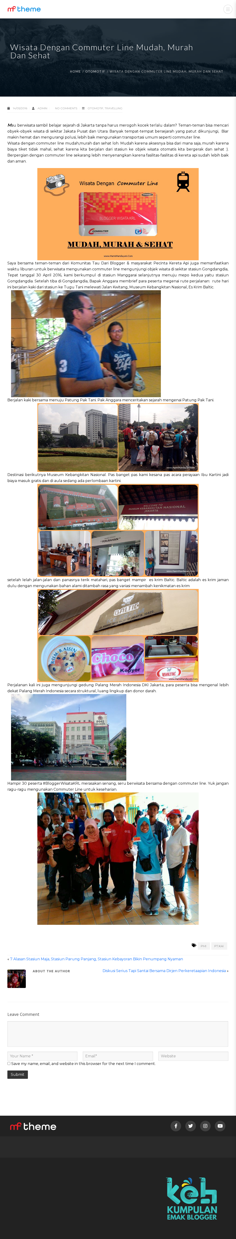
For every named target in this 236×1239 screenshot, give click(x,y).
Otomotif (95, 71)
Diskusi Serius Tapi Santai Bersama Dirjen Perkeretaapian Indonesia (164, 971)
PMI (203, 946)
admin (43, 108)
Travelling (113, 108)
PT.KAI (219, 946)
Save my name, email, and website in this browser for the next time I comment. (83, 1064)
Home (75, 71)
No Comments (66, 108)
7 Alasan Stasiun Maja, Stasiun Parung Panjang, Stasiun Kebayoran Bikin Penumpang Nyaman (96, 959)
